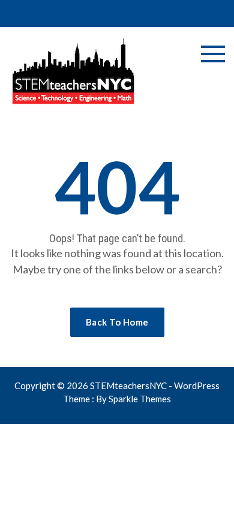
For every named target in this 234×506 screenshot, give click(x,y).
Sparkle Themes (140, 398)
